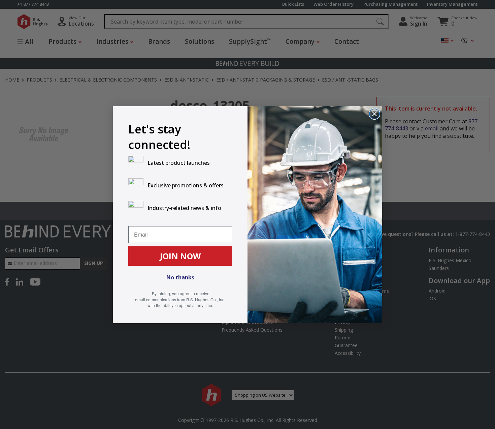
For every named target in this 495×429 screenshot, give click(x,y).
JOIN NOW (180, 256)
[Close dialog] (374, 114)
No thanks (180, 277)
